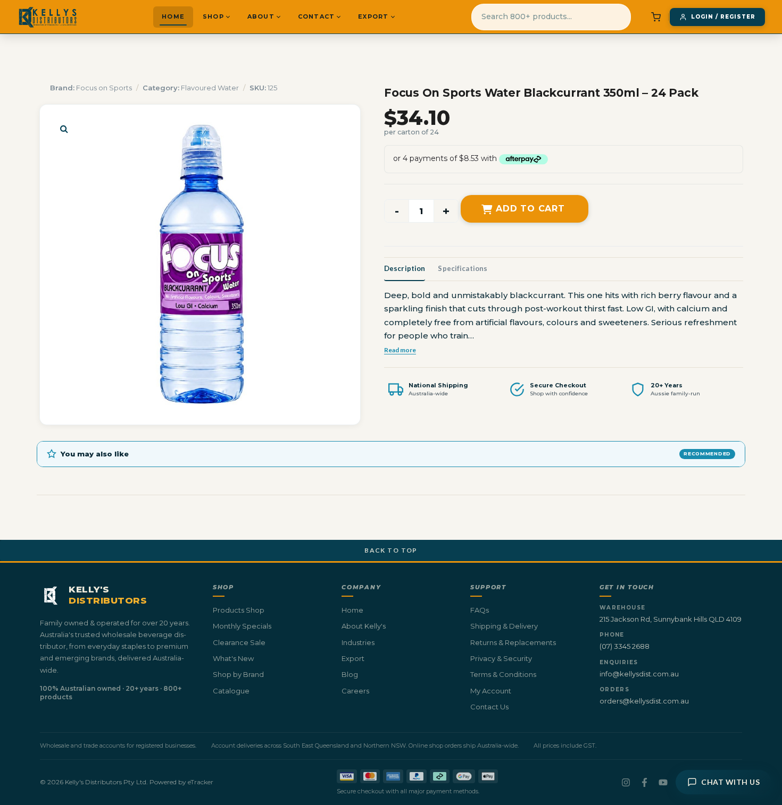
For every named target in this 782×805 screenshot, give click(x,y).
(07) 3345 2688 (625, 646)
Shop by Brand (238, 674)
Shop (213, 16)
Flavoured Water (210, 87)
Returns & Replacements (513, 642)
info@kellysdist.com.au (639, 674)
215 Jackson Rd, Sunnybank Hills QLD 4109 (671, 619)
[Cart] (656, 17)
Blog (350, 674)
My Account (490, 691)
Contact (316, 16)
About (260, 16)
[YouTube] (663, 782)
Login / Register (723, 16)
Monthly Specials (242, 626)
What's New (233, 658)
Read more (400, 349)
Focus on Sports (104, 87)
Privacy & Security (501, 658)
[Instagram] (625, 782)
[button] (64, 128)
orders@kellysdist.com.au (644, 701)
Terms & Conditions (503, 674)
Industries (358, 642)
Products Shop (238, 610)
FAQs (479, 610)
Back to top (391, 550)
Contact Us (489, 706)
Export (373, 16)
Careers (355, 691)
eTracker (200, 782)
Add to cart (530, 209)
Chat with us (730, 781)
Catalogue (231, 691)
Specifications (462, 268)
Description (404, 268)
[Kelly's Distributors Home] (47, 17)
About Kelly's (364, 626)
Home (173, 16)
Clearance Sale (239, 642)
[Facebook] (644, 782)
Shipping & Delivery (504, 626)
